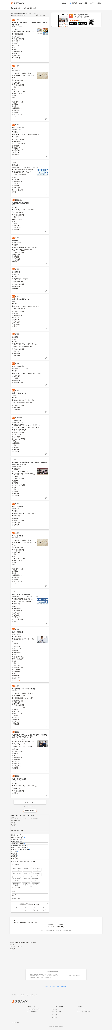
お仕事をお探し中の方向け (33, 1009)
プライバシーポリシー (57, 1011)
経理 (13, 69)
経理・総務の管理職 (19, 779)
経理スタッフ (17, 165)
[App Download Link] (73, 24)
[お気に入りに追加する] (46, 60)
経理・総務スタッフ (19, 393)
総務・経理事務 (17, 632)
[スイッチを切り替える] (23, 15)
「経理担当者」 (17, 420)
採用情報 (54, 1017)
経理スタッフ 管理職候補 (21, 594)
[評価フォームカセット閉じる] (47, 904)
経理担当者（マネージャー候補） (24, 689)
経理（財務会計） (18, 127)
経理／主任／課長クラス (20, 299)
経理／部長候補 (17, 536)
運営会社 (54, 1014)
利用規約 (54, 1009)
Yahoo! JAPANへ (16, 1022)
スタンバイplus (81, 1009)
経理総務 (15, 240)
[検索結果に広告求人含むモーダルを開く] (15, 15)
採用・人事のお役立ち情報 (83, 1011)
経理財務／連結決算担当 (20, 203)
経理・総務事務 (17, 506)
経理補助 (15, 337)
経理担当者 (16, 272)
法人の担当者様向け (32, 1011)
